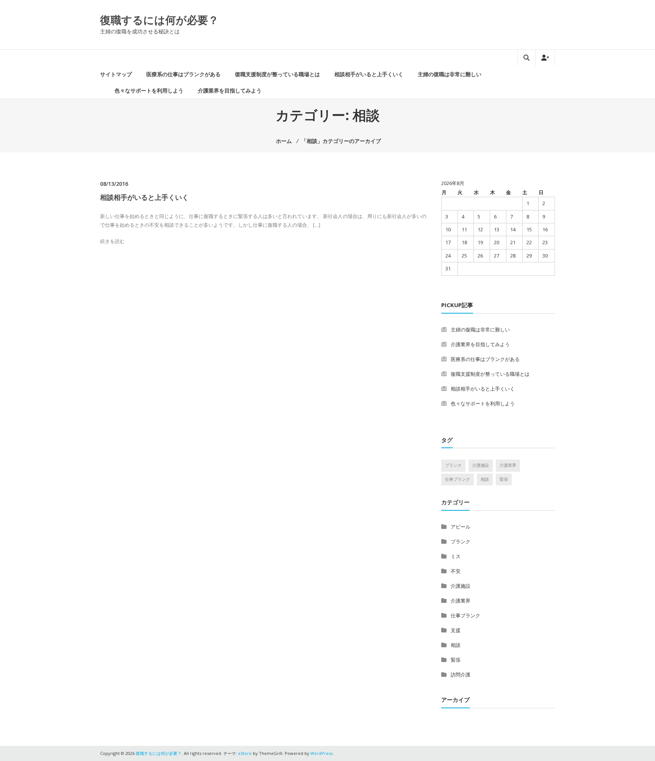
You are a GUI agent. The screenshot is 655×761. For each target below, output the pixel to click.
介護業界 (508, 465)
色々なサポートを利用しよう (148, 90)
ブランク (453, 465)
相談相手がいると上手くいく (368, 74)
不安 (456, 571)
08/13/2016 (114, 183)
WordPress (321, 753)
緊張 (504, 479)
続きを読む (112, 241)
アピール (460, 526)
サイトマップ (116, 74)
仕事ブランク (457, 479)
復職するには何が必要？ (159, 20)
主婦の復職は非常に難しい (449, 74)
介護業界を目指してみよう (230, 90)
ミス (456, 556)
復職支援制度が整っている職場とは (277, 74)
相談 (485, 479)
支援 (456, 630)
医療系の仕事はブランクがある (183, 74)
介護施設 (480, 465)
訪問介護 (460, 674)
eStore (245, 753)
